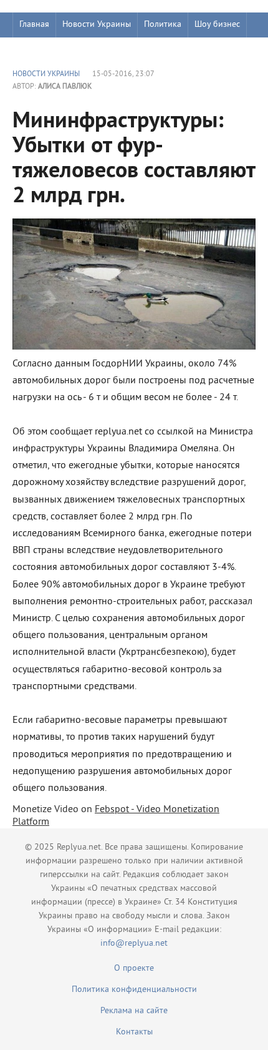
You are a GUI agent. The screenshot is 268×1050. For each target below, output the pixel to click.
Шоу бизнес (217, 24)
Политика (162, 24)
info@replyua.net (134, 943)
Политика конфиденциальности (134, 989)
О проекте (134, 968)
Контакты (134, 1032)
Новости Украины (96, 24)
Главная (34, 24)
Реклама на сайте (134, 1011)
